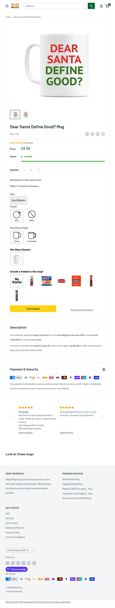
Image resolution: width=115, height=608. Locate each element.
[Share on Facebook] (87, 134)
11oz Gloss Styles (19, 227)
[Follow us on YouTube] (29, 563)
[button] (17, 142)
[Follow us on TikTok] (34, 563)
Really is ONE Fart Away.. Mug (77, 488)
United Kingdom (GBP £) (17, 550)
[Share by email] (103, 134)
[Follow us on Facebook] (8, 563)
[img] (37, 407)
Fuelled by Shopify (14, 591)
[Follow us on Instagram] (18, 563)
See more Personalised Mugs (76, 498)
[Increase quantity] (39, 170)
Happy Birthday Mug (72, 484)
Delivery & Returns (15, 527)
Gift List (10, 518)
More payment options (82, 309)
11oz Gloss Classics (20, 249)
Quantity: (14, 169)
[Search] (91, 6)
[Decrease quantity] (24, 170)
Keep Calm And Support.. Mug (77, 493)
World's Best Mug (71, 479)
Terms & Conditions (15, 537)
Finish (13, 206)
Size (12, 194)
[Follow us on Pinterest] (24, 563)
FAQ (8, 513)
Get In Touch (12, 523)
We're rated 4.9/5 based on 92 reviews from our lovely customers (38, 601)
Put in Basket (33, 308)
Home (8, 17)
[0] (107, 6)
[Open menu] (7, 6)
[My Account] (101, 5)
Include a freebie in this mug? (26, 271)
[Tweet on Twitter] (98, 134)
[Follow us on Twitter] (13, 563)
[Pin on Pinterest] (92, 134)
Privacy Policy (13, 532)
